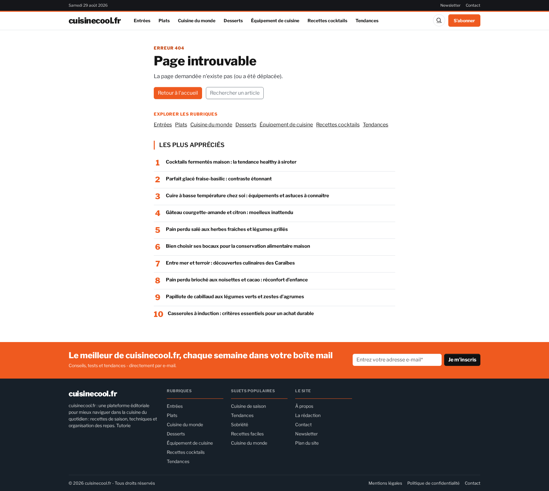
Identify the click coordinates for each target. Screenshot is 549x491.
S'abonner (464, 20)
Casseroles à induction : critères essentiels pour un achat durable (241, 313)
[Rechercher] (439, 20)
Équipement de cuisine (275, 20)
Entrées (142, 20)
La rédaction (308, 415)
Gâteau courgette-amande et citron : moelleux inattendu (229, 212)
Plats (164, 20)
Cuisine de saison (248, 406)
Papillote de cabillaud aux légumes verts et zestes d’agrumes (235, 296)
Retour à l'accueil (178, 93)
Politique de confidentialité (433, 483)
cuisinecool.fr (95, 20)
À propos (304, 406)
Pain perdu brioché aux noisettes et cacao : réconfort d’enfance (237, 280)
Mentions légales (385, 483)
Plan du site (307, 443)
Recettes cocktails (327, 20)
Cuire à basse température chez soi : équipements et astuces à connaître (247, 195)
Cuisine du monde (196, 20)
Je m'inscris (462, 360)
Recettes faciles (247, 433)
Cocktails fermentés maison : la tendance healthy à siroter (231, 162)
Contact (473, 5)
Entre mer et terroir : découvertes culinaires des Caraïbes (230, 263)
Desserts (233, 20)
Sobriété (239, 424)
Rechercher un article (235, 93)
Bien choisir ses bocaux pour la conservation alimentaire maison (238, 246)
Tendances (367, 20)
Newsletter (450, 5)
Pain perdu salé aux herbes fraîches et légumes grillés (227, 229)
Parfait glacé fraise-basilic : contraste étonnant (219, 179)
